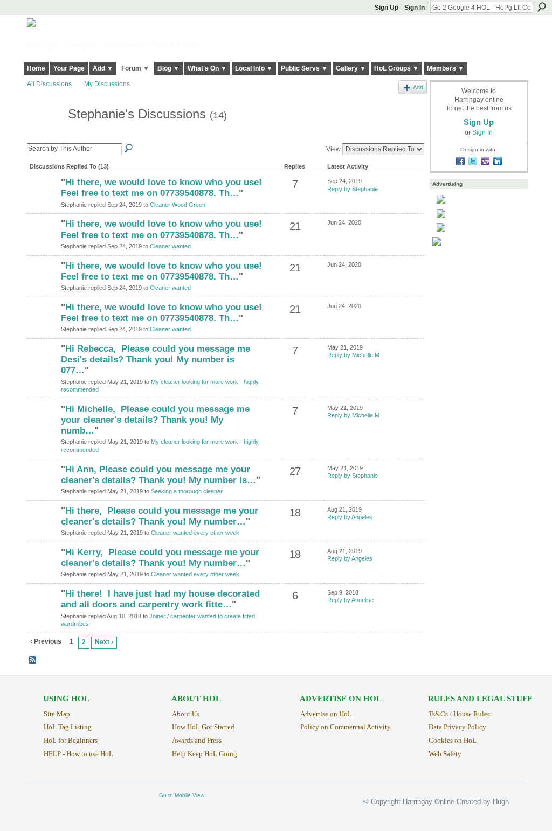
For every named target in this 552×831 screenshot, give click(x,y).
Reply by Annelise (350, 600)
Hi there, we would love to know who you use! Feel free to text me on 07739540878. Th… (161, 187)
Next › (104, 642)
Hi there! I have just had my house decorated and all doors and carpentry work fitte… (160, 599)
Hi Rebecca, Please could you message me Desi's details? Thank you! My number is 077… (155, 359)
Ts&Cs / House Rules (459, 714)
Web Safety (445, 754)
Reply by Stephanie (352, 189)
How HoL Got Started (203, 727)
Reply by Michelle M (353, 355)
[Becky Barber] (43, 612)
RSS (33, 660)
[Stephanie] (44, 134)
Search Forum (129, 148)
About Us (185, 714)
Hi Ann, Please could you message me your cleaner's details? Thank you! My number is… (158, 474)
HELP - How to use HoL (78, 754)
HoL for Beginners (71, 740)
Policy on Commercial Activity (345, 727)
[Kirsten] (43, 488)
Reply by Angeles (349, 517)
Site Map (57, 714)
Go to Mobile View (181, 795)
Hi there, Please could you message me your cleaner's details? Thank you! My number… (159, 516)
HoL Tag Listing (68, 727)
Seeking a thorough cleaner (187, 491)
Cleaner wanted (170, 246)
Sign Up (386, 7)
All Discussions (49, 84)
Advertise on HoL (326, 714)
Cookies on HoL (453, 740)
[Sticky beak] (43, 529)
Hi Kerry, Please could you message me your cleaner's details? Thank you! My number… (160, 557)
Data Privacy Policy (457, 727)
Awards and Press (197, 740)
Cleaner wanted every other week (195, 532)
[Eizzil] (43, 242)
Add (418, 87)
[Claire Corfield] (43, 201)
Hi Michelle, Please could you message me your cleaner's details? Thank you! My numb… (155, 420)
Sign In (414, 7)
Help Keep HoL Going (204, 754)
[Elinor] (43, 367)
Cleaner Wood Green (177, 204)
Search (541, 7)
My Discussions (107, 84)
